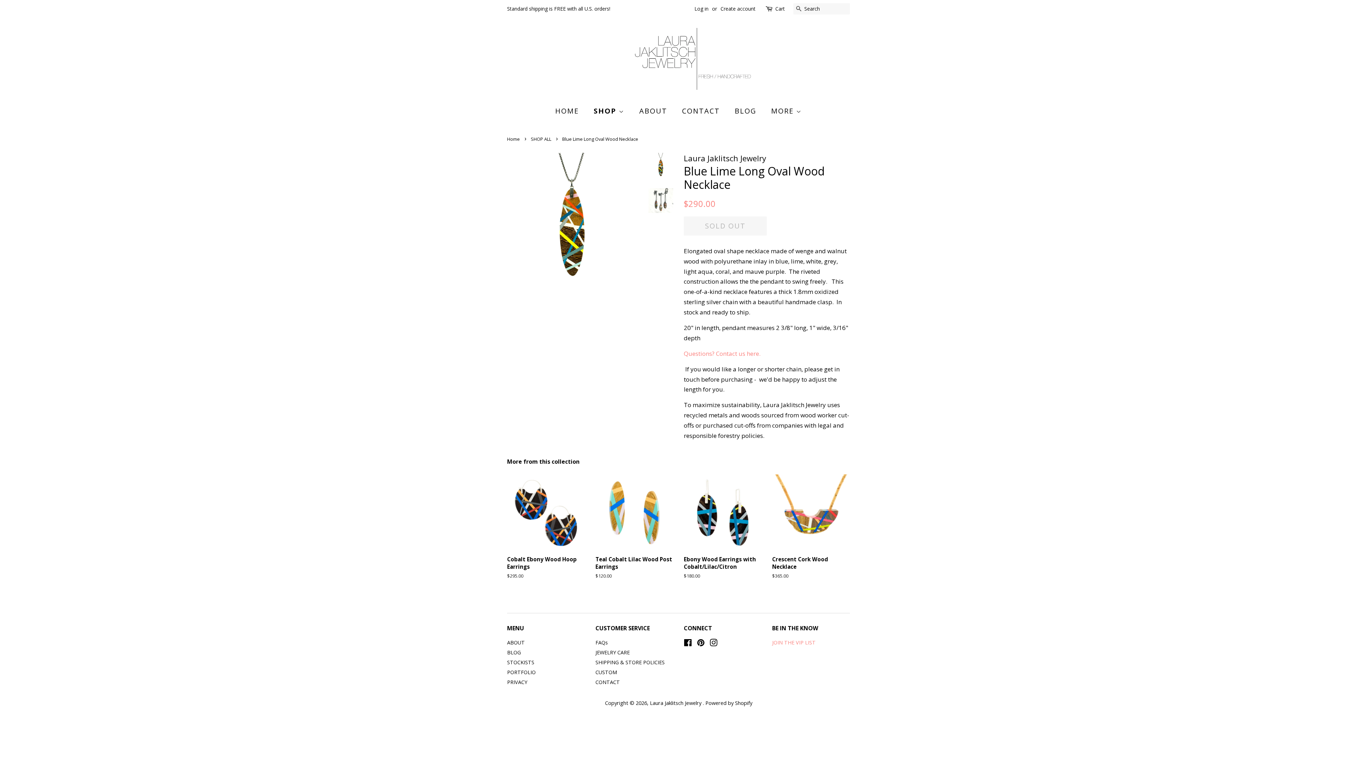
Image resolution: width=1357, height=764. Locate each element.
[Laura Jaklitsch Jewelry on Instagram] (713, 644)
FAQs (601, 642)
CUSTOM (606, 672)
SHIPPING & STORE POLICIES (630, 662)
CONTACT (701, 111)
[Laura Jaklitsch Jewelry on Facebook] (688, 644)
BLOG (745, 111)
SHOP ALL (541, 139)
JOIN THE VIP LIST (794, 642)
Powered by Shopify (728, 703)
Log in (701, 8)
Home (567, 111)
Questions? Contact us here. (723, 353)
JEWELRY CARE (612, 652)
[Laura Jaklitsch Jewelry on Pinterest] (701, 644)
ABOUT (653, 111)
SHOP (606, 111)
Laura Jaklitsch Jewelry (676, 703)
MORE (783, 111)
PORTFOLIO (521, 672)
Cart (780, 8)
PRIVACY (517, 682)
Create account (738, 8)
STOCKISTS (520, 662)
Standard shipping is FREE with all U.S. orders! (558, 8)
